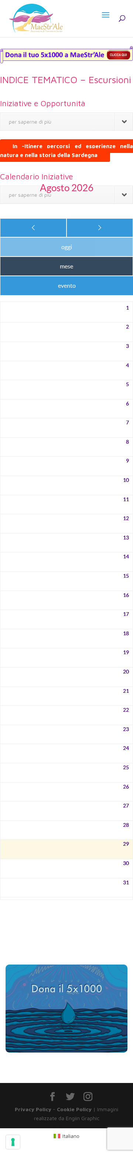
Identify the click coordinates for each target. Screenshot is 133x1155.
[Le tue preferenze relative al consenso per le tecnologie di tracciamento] (13, 1142)
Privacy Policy (33, 1109)
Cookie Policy (74, 1109)
